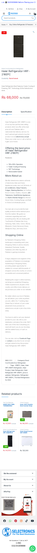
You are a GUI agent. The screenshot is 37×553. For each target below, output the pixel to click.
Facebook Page (25, 338)
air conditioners (10, 188)
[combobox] (15, 18)
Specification (26, 112)
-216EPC (17, 365)
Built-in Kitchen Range (15, 197)
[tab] (7, 113)
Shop (20, 9)
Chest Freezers (24, 402)
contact (9, 341)
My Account (31, 9)
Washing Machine (17, 190)
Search (32, 18)
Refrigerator (16, 375)
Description (7, 112)
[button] (32, 548)
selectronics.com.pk (22, 137)
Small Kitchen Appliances (22, 195)
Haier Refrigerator (17, 370)
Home (3, 24)
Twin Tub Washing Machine (8, 403)
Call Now (11, 9)
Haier (22, 365)
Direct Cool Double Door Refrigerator (12, 68)
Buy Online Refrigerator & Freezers (21, 24)
